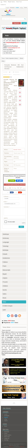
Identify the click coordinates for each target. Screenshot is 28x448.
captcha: (6, 218)
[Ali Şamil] (14, 362)
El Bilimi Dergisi (7, 306)
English (17, 7)
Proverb (5, 282)
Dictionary (6, 238)
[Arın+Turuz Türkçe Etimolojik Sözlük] (14, 380)
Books (21, 58)
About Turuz (19, 1)
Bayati (5, 274)
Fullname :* (6, 196)
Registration (16, 23)
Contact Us (3, 4)
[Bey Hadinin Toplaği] (14, 396)
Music (4, 298)
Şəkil (4, 310)
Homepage (6, 431)
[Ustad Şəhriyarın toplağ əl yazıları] (14, 389)
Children (5, 286)
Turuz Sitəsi (6, 327)
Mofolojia (5, 250)
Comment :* (6, 206)
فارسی (7, 7)
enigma (5, 278)
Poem (4, 266)
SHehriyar (6, 234)
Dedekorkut (6, 258)
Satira (4, 294)
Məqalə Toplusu (11, 1)
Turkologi (5, 246)
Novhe (5, 290)
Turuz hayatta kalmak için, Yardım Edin (16, 184)
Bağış (7, 35)
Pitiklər (5, 1)
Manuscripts (6, 270)
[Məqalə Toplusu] (14, 29)
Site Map (6, 440)
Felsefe (5, 254)
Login (24, 23)
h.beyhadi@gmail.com (12, 42)
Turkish (25, 7)
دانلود (20, 180)
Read (12, 180)
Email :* (5, 201)
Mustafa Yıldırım (17, 149)
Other (4, 302)
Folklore (5, 262)
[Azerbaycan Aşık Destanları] (14, 372)
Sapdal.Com (11, 446)
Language (6, 242)
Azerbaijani (12, 7)
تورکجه (21, 7)
